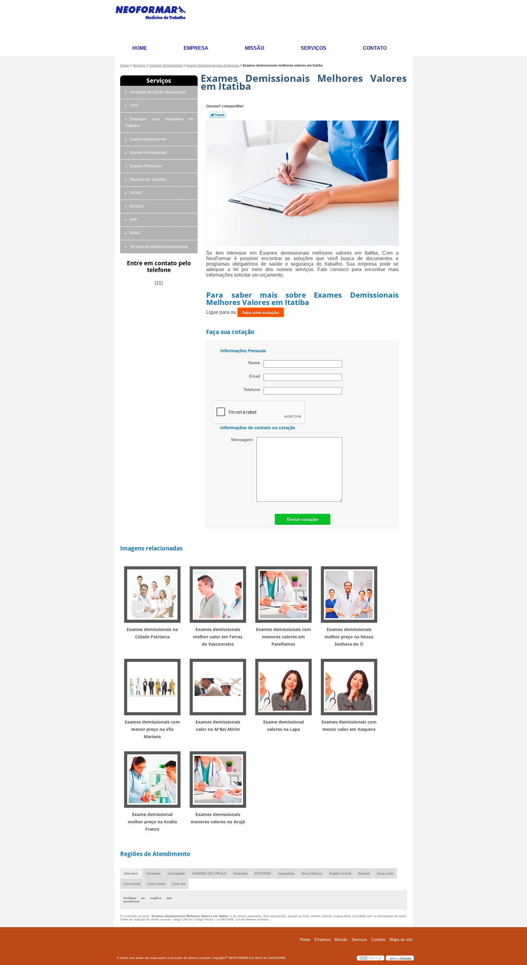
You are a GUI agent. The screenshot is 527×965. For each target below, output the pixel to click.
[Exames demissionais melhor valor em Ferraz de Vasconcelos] (218, 594)
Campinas (153, 873)
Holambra (240, 873)
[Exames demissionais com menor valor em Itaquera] (349, 686)
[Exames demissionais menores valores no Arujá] (218, 779)
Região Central (340, 873)
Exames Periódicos (146, 166)
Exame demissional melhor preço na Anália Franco (152, 821)
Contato (375, 48)
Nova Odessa (311, 873)
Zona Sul (178, 884)
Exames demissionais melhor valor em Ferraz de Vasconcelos (217, 636)
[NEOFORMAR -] (154, 20)
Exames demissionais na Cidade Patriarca (152, 633)
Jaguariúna (286, 873)
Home (139, 48)
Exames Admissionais (148, 139)
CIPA (134, 105)
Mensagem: (243, 439)
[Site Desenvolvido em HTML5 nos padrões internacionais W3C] (370, 958)
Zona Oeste (156, 884)
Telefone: (253, 389)
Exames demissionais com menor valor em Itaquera (349, 725)
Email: (256, 376)
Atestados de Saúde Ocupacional (157, 92)
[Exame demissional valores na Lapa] (283, 686)
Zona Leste (385, 873)
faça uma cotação (260, 312)
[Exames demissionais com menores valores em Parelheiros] (283, 594)
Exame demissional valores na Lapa (283, 725)
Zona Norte (132, 884)
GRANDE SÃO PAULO (209, 873)
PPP (133, 220)
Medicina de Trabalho (148, 179)
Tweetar (217, 115)
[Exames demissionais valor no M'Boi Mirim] (218, 686)
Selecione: (131, 873)
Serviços (313, 48)
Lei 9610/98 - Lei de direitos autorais (242, 919)
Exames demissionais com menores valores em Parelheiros (283, 636)
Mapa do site (400, 939)
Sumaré (364, 873)
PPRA (135, 233)
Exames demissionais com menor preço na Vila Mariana (152, 729)
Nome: (256, 362)
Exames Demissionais (148, 153)
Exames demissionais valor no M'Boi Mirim (217, 725)
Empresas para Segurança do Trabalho (159, 122)
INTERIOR (263, 873)
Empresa (196, 48)
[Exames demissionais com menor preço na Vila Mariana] (152, 686)
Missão (254, 48)
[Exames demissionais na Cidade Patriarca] (152, 594)
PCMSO (136, 206)
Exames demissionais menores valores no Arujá (218, 818)
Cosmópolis (176, 873)
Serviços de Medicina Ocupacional (159, 247)
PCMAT (136, 193)
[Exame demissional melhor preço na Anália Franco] (152, 779)
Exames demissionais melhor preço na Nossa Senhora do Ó (348, 636)
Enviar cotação (302, 519)
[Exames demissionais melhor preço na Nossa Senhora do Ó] (349, 594)
